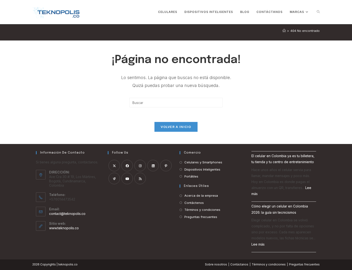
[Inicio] (284, 31)
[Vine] (114, 178)
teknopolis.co (68, 264)
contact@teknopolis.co (67, 214)
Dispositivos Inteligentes (202, 169)
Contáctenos (194, 203)
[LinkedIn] (153, 165)
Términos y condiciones (202, 210)
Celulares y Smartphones (203, 162)
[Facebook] (127, 165)
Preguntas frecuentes (200, 217)
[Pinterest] (166, 165)
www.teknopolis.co (64, 228)
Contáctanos (239, 264)
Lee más (258, 244)
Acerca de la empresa (201, 195)
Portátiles (191, 176)
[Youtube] (127, 178)
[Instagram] (140, 165)
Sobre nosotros (216, 264)
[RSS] (140, 178)
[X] (114, 165)
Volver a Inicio (176, 127)
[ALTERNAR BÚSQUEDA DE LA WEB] (318, 12)
